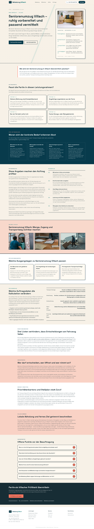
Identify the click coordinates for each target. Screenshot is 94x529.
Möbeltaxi (43, 2)
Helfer (49, 2)
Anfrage (54, 2)
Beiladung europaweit (49, 500)
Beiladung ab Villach (33, 513)
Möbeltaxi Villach (32, 515)
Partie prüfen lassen (16, 42)
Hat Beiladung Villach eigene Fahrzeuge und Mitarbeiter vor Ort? (36, 476)
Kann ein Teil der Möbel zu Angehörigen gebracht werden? (35, 459)
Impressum (70, 513)
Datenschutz (71, 515)
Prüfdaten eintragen (16, 496)
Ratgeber (50, 513)
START (10, 9)
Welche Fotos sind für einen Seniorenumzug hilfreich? (34, 464)
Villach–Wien (31, 518)
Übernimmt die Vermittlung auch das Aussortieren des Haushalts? (37, 453)
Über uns (50, 515)
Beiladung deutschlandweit (36, 500)
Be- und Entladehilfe (23, 500)
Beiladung (37, 2)
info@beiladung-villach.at (18, 519)
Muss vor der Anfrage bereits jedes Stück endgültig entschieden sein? (38, 447)
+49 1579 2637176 (72, 2)
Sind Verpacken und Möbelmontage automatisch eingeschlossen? (37, 470)
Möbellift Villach (32, 516)
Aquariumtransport (13, 500)
